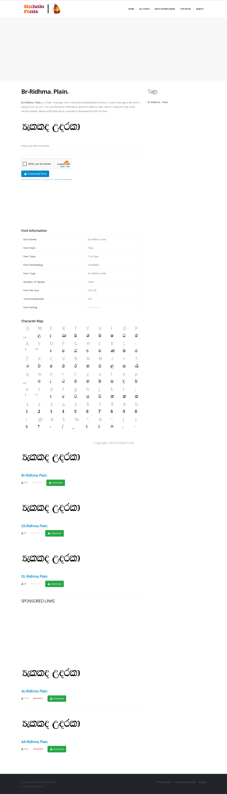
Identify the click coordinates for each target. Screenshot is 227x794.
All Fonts (144, 8)
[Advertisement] (113, 49)
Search (199, 8)
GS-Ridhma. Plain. (34, 526)
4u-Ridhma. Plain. (34, 691)
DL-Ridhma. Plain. (34, 576)
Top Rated (185, 8)
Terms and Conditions (63, 179)
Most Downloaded (165, 8)
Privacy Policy (164, 782)
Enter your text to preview (35, 145)
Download (57, 482)
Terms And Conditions (186, 782)
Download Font (36, 174)
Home (131, 8)
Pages (203, 782)
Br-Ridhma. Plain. (34, 475)
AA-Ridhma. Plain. (34, 741)
